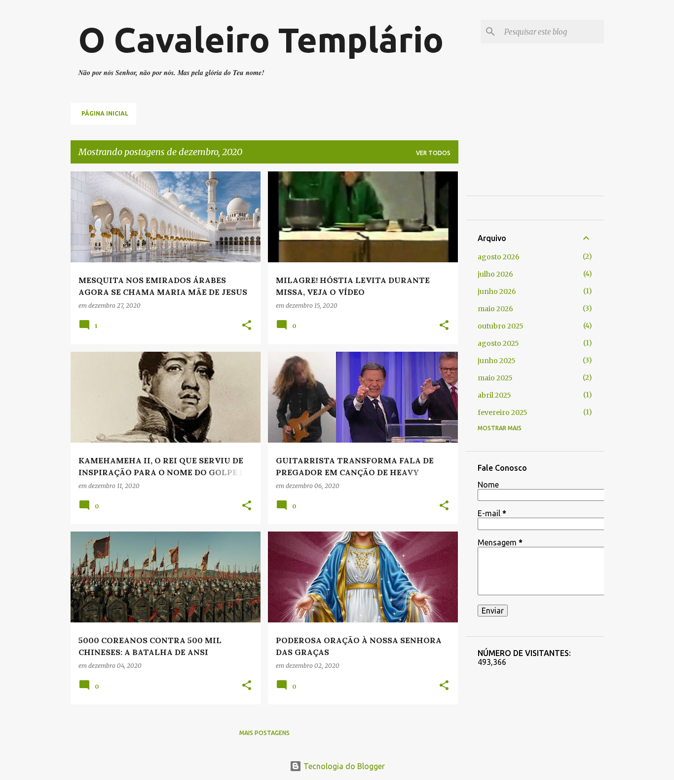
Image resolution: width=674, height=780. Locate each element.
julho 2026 (495, 274)
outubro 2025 (501, 326)
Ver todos (433, 153)
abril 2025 (494, 395)
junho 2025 (497, 360)
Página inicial (104, 113)
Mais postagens (264, 733)
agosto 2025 (498, 343)
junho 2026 (497, 291)
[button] (247, 325)
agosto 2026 (499, 256)
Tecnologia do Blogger (343, 766)
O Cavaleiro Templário (261, 39)
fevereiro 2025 (502, 412)
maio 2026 (495, 308)
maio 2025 (495, 377)
